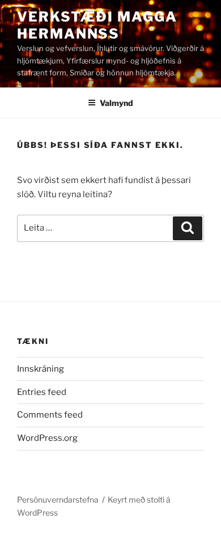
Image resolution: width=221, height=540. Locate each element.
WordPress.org (47, 438)
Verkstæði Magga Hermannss (97, 25)
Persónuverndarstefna (58, 499)
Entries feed (41, 392)
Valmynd (116, 103)
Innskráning (40, 369)
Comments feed (50, 415)
